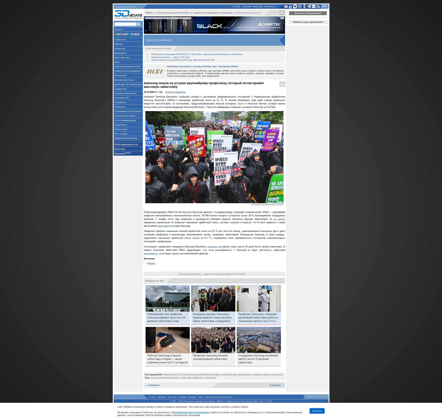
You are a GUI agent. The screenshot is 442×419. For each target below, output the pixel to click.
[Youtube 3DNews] (290, 6)
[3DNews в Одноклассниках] (304, 6)
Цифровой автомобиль (126, 138)
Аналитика (120, 48)
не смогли (279, 219)
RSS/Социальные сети (126, 144)
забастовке (163, 226)
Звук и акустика (122, 57)
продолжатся (151, 253)
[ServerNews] (128, 34)
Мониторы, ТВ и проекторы (128, 84)
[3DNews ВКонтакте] (286, 6)
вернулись (212, 246)
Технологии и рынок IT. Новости (173, 13)
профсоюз (198, 378)
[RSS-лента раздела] (282, 13)
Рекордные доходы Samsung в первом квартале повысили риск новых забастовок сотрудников (212, 317)
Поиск (200, 397)
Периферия (120, 102)
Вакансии (123, 153)
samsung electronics (169, 378)
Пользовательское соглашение (219, 397)
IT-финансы (120, 39)
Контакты (270, 7)
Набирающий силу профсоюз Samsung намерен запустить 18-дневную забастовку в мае (166, 317)
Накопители (121, 89)
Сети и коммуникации (125, 120)
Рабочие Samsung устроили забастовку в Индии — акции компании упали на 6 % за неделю (167, 359)
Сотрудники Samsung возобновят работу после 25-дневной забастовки (258, 359)
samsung (154, 378)
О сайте (236, 7)
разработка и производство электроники (213, 13)
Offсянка (119, 44)
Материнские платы (124, 80)
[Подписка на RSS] (318, 6)
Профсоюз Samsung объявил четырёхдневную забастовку (210, 357)
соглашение (210, 378)
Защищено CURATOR (316, 396)
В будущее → (276, 385)
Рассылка (258, 7)
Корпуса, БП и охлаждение (128, 71)
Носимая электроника (125, 93)
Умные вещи (121, 129)
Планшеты (120, 107)
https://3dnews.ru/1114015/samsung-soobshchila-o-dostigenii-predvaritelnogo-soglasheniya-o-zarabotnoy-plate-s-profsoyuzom (223, 374)
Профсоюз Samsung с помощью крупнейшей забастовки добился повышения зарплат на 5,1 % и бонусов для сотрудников (258, 318)
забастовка (185, 378)
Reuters (151, 263)
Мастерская (120, 75)
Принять (317, 411)
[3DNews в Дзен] (299, 6)
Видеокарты (121, 53)
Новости (119, 29)
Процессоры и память (125, 116)
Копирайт (192, 397)
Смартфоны (121, 125)
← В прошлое (152, 385)
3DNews (149, 13)
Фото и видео (121, 134)
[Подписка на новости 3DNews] (313, 6)
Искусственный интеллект (127, 66)
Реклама (246, 7)
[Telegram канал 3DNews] (309, 6)
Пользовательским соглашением (190, 412)
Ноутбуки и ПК (122, 98)
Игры (117, 62)
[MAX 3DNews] (295, 6)
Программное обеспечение (128, 111)
